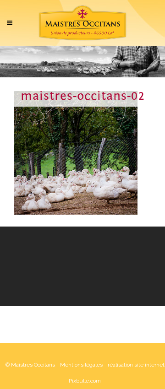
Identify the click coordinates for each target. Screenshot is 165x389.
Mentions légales (81, 365)
